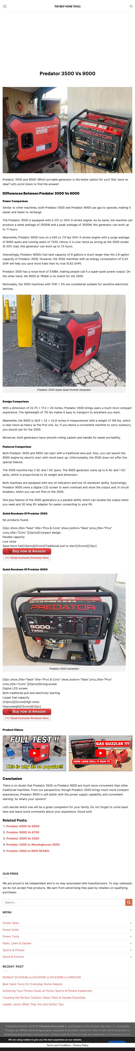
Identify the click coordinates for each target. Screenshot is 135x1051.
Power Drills (11, 929)
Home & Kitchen (13, 956)
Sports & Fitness (13, 950)
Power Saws (11, 923)
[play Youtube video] (34, 753)
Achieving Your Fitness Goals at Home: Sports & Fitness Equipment (47, 990)
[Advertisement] (67, 38)
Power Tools (11, 936)
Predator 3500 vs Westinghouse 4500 (33, 844)
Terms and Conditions (59, 1045)
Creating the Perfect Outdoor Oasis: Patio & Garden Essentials (44, 997)
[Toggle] (131, 923)
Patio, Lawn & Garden (17, 943)
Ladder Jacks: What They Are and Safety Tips (33, 1004)
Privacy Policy (80, 1045)
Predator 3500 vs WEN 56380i (27, 851)
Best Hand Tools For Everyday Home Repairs (32, 984)
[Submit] (128, 902)
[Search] (131, 6)
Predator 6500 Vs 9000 (22, 826)
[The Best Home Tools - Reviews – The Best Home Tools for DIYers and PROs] (67, 6)
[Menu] (5, 6)
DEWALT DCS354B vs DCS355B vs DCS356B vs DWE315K (42, 977)
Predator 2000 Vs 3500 (22, 838)
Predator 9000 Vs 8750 (22, 832)
